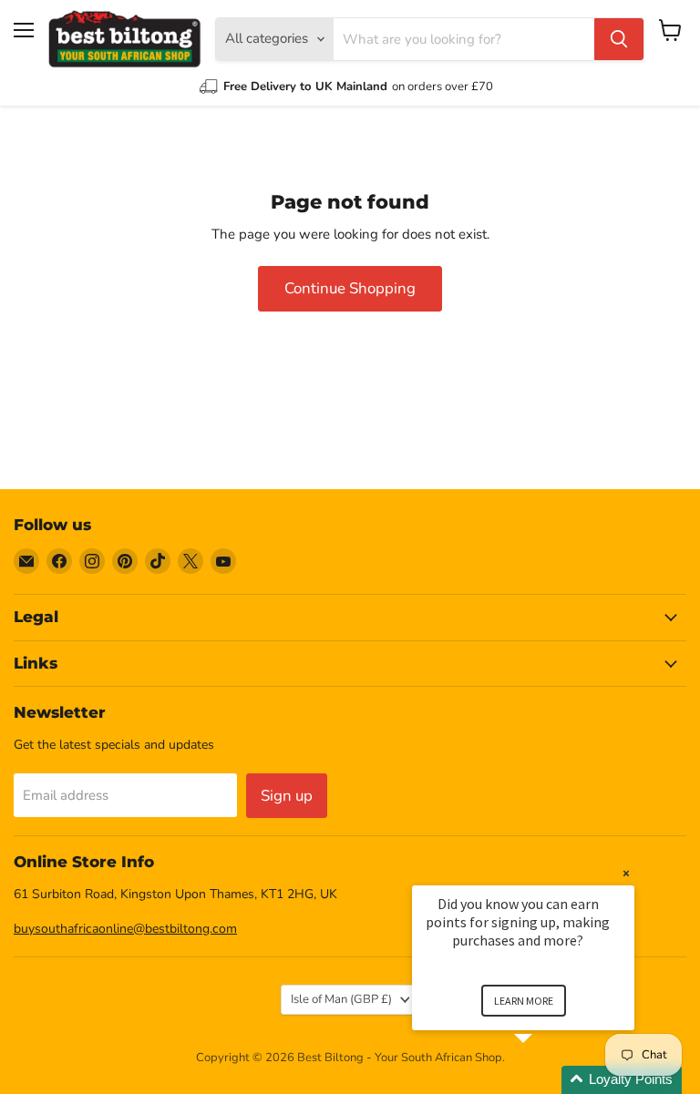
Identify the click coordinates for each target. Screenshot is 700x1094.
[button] (545, 1080)
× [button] (626, 873)
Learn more (523, 1000)
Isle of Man (341, 999)
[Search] (618, 39)
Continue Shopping (350, 288)
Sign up (287, 795)
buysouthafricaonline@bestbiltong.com (125, 928)
